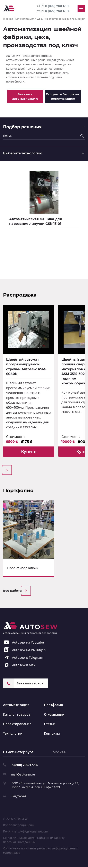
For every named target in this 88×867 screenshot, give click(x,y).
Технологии (13, 733)
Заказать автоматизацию (25, 96)
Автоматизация (16, 705)
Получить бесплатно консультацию (63, 96)
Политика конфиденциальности (25, 831)
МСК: (53, 11)
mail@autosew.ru (23, 774)
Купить (28, 451)
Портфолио (53, 705)
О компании (54, 714)
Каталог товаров (16, 714)
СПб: (53, 6)
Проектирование (17, 724)
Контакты (52, 733)
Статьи (49, 724)
